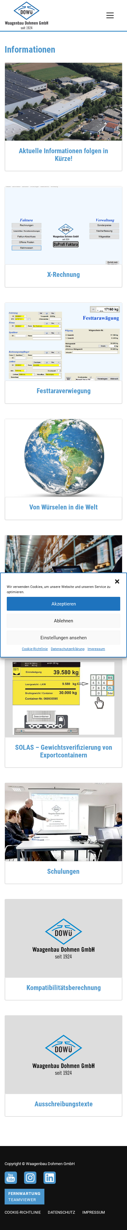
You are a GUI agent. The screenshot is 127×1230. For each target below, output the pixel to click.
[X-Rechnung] (63, 225)
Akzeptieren (63, 604)
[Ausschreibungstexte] (63, 1054)
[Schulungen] (63, 822)
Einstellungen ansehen (63, 638)
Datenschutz (61, 1212)
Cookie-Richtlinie (35, 649)
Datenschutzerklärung (67, 649)
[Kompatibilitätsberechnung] (63, 938)
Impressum (96, 649)
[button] (117, 581)
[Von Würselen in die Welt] (63, 458)
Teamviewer (24, 1196)
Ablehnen (63, 621)
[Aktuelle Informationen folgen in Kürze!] (63, 101)
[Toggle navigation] (110, 15)
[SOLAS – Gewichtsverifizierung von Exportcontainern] (63, 698)
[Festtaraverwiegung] (63, 341)
